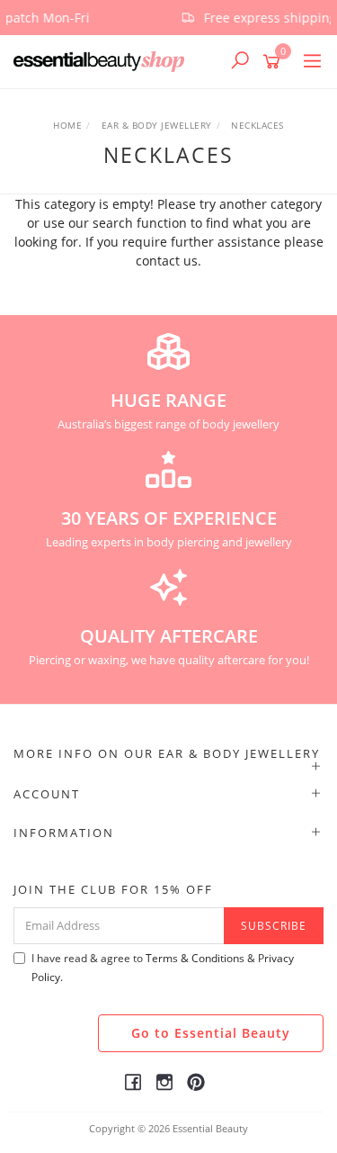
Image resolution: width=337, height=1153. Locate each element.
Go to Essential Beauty (210, 1032)
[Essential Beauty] (103, 60)
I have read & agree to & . (162, 967)
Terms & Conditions (195, 958)
